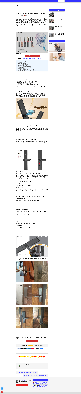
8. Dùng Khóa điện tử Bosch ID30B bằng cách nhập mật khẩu (26, 69)
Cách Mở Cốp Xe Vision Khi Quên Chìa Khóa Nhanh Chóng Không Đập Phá (59, 13)
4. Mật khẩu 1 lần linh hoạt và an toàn (23, 65)
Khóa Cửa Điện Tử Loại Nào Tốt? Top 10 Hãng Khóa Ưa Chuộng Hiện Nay (32, 58)
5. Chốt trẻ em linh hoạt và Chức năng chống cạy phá (25, 66)
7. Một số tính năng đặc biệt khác (22, 68)
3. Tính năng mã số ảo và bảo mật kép (23, 64)
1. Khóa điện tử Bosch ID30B (21, 62)
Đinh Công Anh (47, 392)
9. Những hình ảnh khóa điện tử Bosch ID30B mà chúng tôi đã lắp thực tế (27, 70)
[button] (28, 345)
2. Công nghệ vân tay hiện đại (22, 63)
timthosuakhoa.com (24, 380)
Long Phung (35, 382)
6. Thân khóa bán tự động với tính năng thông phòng (25, 67)
